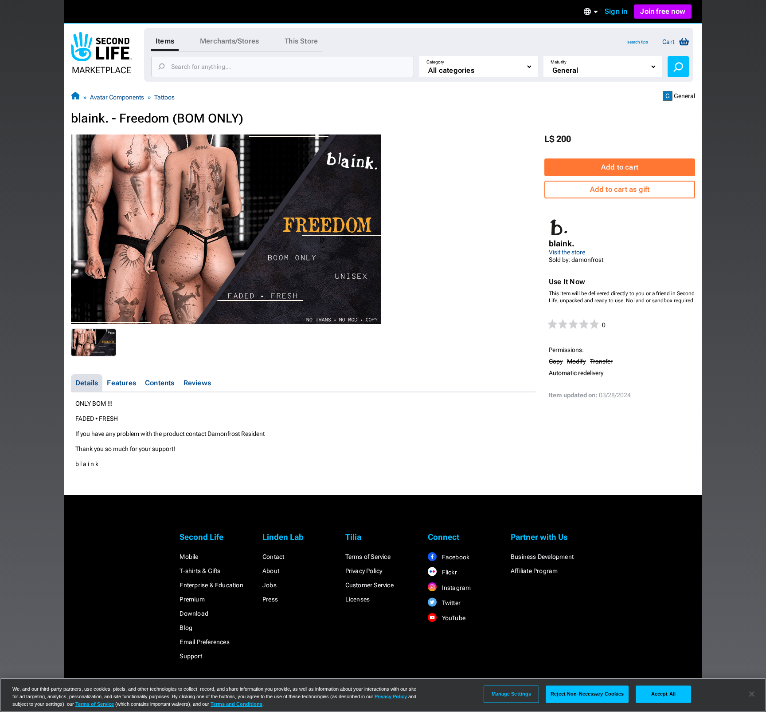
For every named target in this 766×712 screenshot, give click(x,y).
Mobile (189, 556)
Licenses (357, 599)
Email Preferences (204, 641)
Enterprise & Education (211, 585)
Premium (192, 599)
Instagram (455, 587)
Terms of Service (368, 556)
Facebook (454, 557)
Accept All (663, 693)
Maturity (559, 61)
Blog (186, 627)
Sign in (616, 11)
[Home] (75, 97)
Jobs (269, 585)
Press (270, 599)
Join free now (662, 11)
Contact (273, 556)
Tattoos (164, 97)
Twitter (450, 602)
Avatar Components (117, 97)
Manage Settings (512, 693)
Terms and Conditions (236, 704)
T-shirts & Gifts (200, 570)
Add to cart (619, 167)
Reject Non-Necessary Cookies (587, 693)
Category (435, 61)
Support (191, 656)
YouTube (452, 617)
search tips (637, 42)
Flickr (448, 572)
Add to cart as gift (620, 189)
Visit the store (567, 252)
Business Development (542, 556)
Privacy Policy (364, 570)
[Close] (752, 694)
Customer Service (369, 585)
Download (194, 613)
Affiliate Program (534, 570)
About (270, 570)
